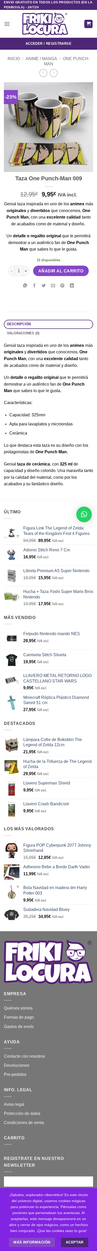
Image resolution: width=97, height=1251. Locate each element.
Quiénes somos (18, 1008)
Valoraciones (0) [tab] (23, 333)
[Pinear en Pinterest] (62, 286)
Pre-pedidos (15, 1074)
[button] (7, 23)
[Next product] (43, 73)
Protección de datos (22, 1113)
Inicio (14, 58)
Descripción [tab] (19, 324)
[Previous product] (54, 73)
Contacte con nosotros (24, 1056)
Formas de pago (19, 1017)
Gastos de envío (19, 1026)
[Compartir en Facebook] (34, 286)
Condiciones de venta (24, 1122)
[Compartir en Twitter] (44, 286)
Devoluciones (16, 1065)
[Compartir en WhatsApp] (25, 286)
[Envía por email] (53, 286)
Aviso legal (14, 1104)
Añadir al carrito (61, 271)
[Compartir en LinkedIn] (72, 286)
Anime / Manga (41, 58)
